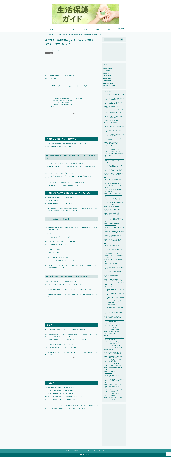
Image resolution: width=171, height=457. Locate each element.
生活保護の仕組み (51, 29)
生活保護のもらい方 (109, 73)
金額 (85, 29)
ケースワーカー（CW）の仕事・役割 (114, 110)
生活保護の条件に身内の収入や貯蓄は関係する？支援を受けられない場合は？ (114, 195)
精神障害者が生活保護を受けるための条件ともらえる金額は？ (60, 393)
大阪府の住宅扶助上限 (112, 304)
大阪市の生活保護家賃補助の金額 (115, 307)
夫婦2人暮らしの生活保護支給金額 (113, 253)
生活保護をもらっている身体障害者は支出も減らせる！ (65, 104)
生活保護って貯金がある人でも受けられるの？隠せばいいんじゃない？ (62, 399)
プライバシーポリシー (100, 450)
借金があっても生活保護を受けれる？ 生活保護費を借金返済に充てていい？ (63, 396)
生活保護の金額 (107, 75)
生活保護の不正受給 (109, 83)
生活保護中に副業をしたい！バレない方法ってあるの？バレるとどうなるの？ (114, 381)
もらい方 (62, 29)
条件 (74, 29)
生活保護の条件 (49, 53)
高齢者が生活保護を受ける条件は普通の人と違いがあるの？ (59, 387)
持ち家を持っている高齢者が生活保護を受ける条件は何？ (59, 390)
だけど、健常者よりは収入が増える (61, 102)
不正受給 (108, 29)
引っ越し (97, 29)
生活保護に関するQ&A (120, 29)
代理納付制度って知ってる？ (112, 120)
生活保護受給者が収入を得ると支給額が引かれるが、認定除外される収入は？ (114, 155)
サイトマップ (87, 450)
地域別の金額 (107, 70)
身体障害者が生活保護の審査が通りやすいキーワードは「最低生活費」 (69, 98)
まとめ (53, 106)
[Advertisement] (71, 64)
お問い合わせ (77, 450)
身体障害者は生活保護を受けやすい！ (60, 96)
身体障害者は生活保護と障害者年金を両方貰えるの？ (63, 100)
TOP (51, 34)
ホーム (67, 450)
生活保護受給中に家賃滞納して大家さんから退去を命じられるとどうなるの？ (114, 386)
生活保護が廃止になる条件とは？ (113, 206)
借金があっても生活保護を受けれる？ (114, 183)
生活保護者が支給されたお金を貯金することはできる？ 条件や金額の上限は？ (66, 408)
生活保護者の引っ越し (109, 80)
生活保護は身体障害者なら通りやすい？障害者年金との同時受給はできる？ (113, 214)
